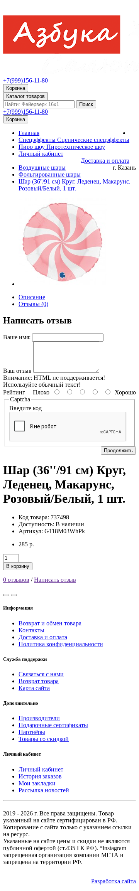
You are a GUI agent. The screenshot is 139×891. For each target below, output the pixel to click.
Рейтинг (14, 392)
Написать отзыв (55, 579)
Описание (32, 297)
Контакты (31, 630)
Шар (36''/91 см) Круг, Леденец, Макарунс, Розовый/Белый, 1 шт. (75, 185)
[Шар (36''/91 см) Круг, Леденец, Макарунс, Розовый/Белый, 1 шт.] (63, 284)
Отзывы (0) (33, 304)
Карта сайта (34, 688)
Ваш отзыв (17, 370)
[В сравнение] (14, 595)
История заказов (40, 776)
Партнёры (32, 732)
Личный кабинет (41, 769)
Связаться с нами (41, 674)
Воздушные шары (42, 167)
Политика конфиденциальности (61, 644)
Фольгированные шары (50, 174)
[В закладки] (6, 595)
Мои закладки (37, 783)
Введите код (25, 408)
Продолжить (118, 450)
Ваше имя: (17, 337)
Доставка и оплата (43, 637)
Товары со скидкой (44, 739)
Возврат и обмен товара (50, 623)
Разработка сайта (113, 881)
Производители (39, 718)
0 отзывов (16, 579)
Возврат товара (39, 681)
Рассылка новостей (44, 790)
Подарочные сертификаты (53, 725)
